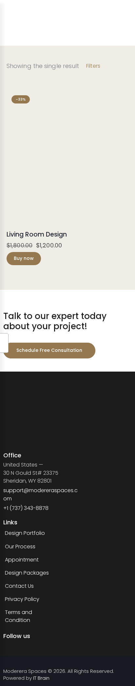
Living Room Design (37, 235)
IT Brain (41, 678)
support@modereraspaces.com (40, 494)
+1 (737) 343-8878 (25, 508)
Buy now (24, 258)
